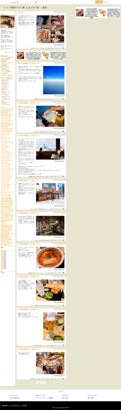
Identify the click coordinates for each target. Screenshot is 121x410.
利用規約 (51, 398)
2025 (2, 253)
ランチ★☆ (3, 88)
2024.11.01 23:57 (58, 305)
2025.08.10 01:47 (58, 48)
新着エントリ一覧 (40, 395)
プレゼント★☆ (5, 95)
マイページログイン (93, 395)
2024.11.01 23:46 (58, 378)
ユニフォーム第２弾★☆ (7, 79)
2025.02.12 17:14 (58, 209)
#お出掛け (36, 131)
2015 (2, 266)
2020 (2, 259)
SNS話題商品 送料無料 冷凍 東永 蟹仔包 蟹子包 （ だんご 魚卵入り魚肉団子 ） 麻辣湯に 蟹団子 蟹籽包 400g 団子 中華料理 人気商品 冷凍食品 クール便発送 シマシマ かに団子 (113, 12)
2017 (2, 263)
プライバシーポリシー (41, 398)
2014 (2, 267)
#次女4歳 (38, 176)
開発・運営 (91, 398)
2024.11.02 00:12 (58, 272)
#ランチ (48, 209)
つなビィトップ (14, 395)
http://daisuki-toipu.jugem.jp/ (7, 49)
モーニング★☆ (5, 75)
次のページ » (41, 383)
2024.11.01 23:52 (58, 345)
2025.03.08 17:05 (58, 131)
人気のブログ (65, 395)
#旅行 (43, 99)
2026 (2, 252)
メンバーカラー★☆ (5, 73)
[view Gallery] (6, 52)
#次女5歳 (42, 48)
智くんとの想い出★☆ (5, 68)
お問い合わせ (65, 398)
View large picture (59, 45)
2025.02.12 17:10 (58, 240)
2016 (2, 264)
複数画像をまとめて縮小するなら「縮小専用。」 (15, 405)
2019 (2, 261)
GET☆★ (3, 90)
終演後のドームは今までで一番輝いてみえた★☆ (7, 64)
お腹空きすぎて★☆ (5, 60)
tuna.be (60, 392)
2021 (2, 258)
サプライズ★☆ (5, 57)
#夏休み (48, 379)
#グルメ (37, 48)
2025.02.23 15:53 (58, 176)
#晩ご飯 (48, 273)
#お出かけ (50, 99)
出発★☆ (3, 100)
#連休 (51, 48)
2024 (2, 254)
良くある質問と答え (15, 398)
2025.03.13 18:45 (58, 99)
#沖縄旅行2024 (37, 99)
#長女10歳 (47, 48)
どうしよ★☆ (4, 71)
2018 (2, 262)
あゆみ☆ (7, 29)
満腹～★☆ (3, 58)
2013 (2, 268)
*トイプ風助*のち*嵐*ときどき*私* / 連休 (25, 7)
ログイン (106, 2)
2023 (2, 256)
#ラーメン (42, 273)
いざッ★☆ (3, 70)
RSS (3, 272)
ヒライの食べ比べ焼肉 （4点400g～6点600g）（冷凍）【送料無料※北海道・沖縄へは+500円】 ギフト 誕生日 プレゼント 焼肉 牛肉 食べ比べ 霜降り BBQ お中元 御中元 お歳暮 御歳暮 (91, 13)
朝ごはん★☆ (4, 81)
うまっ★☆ (3, 85)
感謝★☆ (3, 66)
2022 (2, 257)
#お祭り (33, 48)
